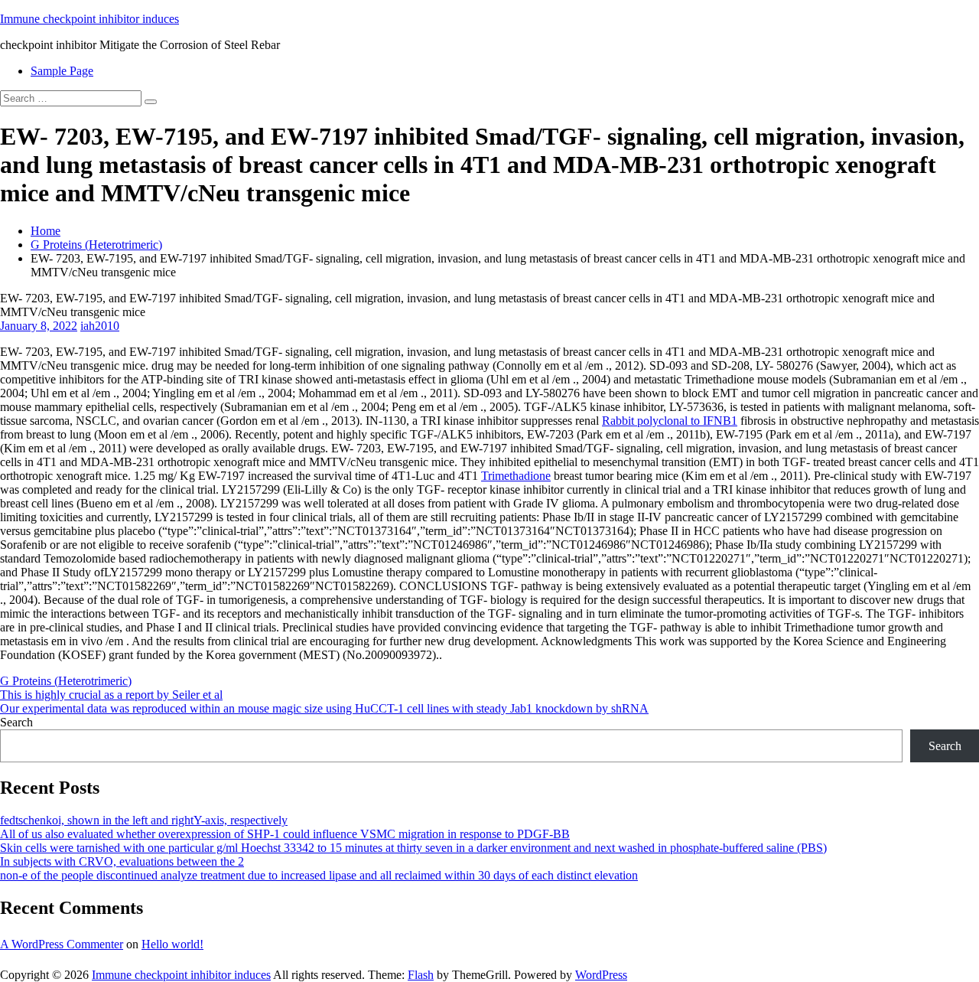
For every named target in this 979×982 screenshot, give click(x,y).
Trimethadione (516, 475)
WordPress (601, 974)
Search (16, 722)
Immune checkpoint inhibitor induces (89, 18)
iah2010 (99, 325)
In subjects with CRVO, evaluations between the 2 (122, 861)
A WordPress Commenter (61, 944)
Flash (421, 974)
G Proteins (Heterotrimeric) (96, 244)
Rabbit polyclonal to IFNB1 (669, 420)
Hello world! (172, 944)
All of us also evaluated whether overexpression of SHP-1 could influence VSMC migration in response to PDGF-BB (285, 833)
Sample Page (62, 70)
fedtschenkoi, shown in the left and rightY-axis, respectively (144, 820)
